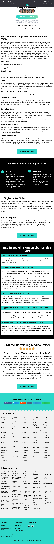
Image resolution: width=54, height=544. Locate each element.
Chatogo (3, 435)
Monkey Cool (25, 437)
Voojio (13, 426)
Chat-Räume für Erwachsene (5, 472)
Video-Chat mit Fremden (36, 492)
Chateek (45, 432)
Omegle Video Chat (25, 476)
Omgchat (24, 455)
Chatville (24, 435)
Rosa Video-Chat (37, 447)
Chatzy (3, 442)
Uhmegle (45, 435)
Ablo (13, 459)
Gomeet (45, 417)
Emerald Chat (15, 451)
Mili (13, 461)
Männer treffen (47, 506)
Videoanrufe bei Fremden (37, 484)
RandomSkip (46, 442)
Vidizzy (45, 425)
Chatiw (24, 425)
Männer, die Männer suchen (5, 505)
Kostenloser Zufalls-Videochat (16, 491)
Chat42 (3, 427)
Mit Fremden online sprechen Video (47, 502)
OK (27, 5)
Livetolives (25, 430)
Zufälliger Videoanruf (25, 488)
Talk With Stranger (14, 418)
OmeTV (3, 452)
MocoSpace (15, 456)
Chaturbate (35, 435)
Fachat (34, 450)
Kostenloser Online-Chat (15, 472)
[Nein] (52, 3)
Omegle (3, 420)
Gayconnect (25, 447)
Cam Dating (4, 483)
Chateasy (24, 422)
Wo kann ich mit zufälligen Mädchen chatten (37, 497)
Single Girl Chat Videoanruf (47, 477)
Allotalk (3, 422)
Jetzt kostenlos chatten (5, 497)
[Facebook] (29, 526)
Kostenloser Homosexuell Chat (5, 501)
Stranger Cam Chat (36, 501)
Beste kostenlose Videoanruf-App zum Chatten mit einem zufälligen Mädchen (47, 483)
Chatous (24, 432)
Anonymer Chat (47, 474)
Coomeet (3, 445)
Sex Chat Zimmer (26, 503)
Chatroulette (4, 440)
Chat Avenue (25, 420)
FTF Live (35, 442)
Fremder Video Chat (26, 510)
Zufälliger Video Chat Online (26, 492)
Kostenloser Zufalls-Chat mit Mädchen (16, 486)
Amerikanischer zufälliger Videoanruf (47, 493)
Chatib (13, 436)
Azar (44, 427)
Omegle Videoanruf (25, 472)
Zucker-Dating (36, 511)
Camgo (24, 457)
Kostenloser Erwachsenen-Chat (4, 493)
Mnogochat (4, 450)
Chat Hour (24, 417)
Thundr (45, 445)
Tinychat (14, 421)
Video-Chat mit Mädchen (36, 488)
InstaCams (46, 420)
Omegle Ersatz (47, 489)
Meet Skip (14, 444)
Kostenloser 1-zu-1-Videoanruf (47, 497)
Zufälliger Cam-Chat (26, 484)
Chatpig (3, 437)
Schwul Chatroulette (36, 505)
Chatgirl (45, 457)
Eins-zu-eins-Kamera (25, 480)
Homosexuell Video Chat (15, 500)
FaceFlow (3, 447)
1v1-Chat (45, 472)
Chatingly (45, 447)
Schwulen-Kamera (16, 494)
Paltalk (3, 455)
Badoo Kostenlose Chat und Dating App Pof (5, 477)
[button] (8, 403)
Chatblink (3, 430)
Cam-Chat (3, 481)
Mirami (45, 422)
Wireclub (14, 429)
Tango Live (46, 437)
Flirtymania (15, 441)
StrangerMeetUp (37, 430)
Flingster (24, 445)
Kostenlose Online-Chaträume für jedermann (16, 477)
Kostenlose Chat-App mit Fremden (16, 508)
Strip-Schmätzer (26, 460)
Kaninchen (35, 459)
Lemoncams (36, 427)
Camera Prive (36, 508)
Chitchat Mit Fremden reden (36, 453)
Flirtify (45, 440)
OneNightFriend (37, 440)
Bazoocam (4, 417)
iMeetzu (14, 446)
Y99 (13, 431)
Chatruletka (15, 449)
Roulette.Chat (36, 420)
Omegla (45, 450)
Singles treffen (15, 511)
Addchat (3, 457)
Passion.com (36, 432)
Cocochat (14, 434)
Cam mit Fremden (5, 488)
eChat (13, 439)
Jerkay (34, 422)
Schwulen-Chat (15, 496)
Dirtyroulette (25, 450)
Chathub (3, 432)
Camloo (24, 440)
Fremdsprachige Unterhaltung (26, 506)
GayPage (35, 425)
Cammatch (35, 437)
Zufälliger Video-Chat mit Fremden (26, 496)
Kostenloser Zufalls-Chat (15, 482)
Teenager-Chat (36, 481)
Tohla (13, 423)
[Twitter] (32, 526)
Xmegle (45, 452)
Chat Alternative (5, 425)
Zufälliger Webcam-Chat (25, 500)
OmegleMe (4, 460)
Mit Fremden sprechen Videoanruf (36, 473)
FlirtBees (45, 430)
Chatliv (13, 454)
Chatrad (24, 442)
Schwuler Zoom (5, 508)
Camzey (35, 445)
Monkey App (46, 455)
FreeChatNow (25, 427)
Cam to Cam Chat (5, 486)
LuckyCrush (36, 417)
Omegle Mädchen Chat (16, 504)
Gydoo (24, 452)
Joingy (34, 456)
